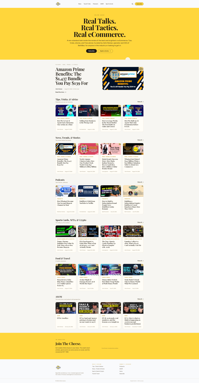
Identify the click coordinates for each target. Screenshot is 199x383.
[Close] (109, 179)
